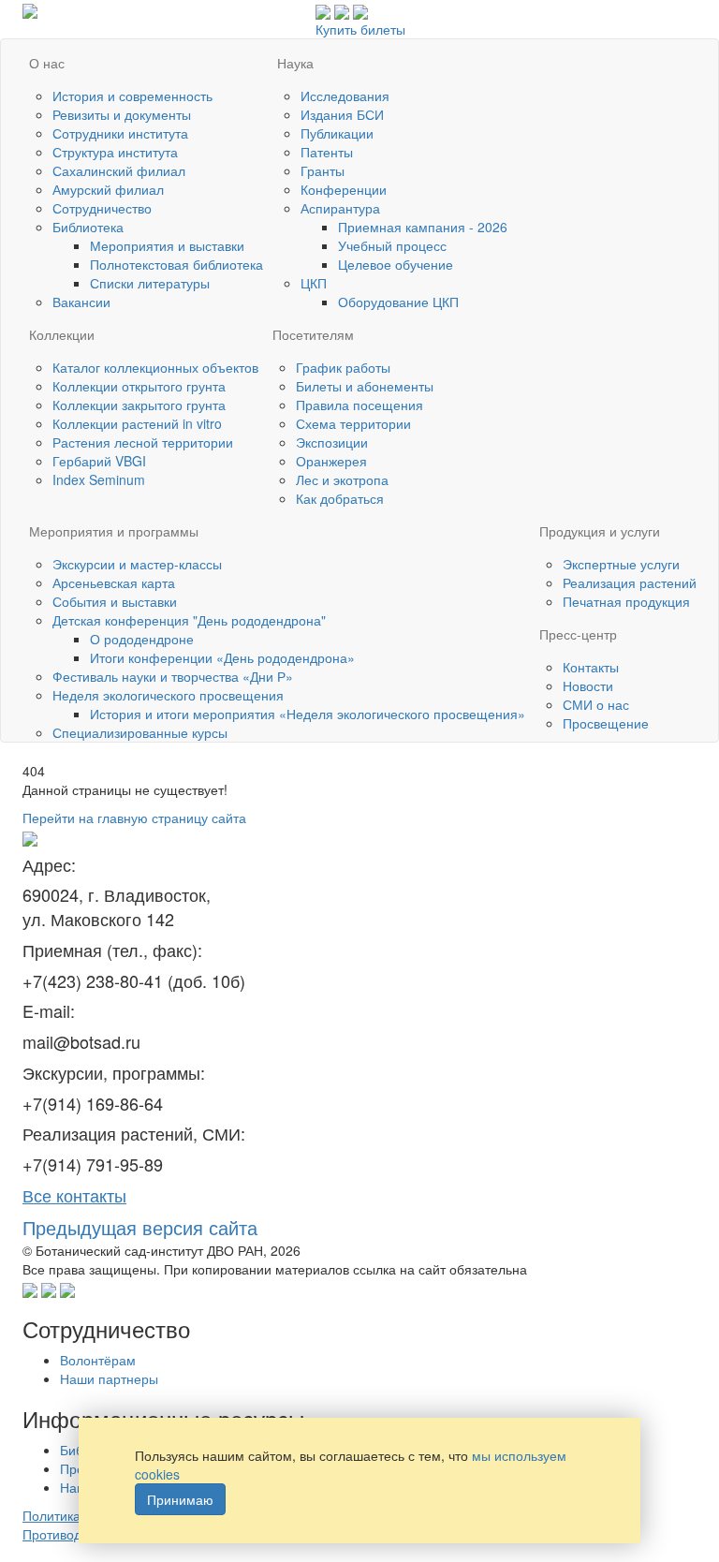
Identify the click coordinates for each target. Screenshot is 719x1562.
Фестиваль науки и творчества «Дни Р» (172, 676)
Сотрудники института (120, 133)
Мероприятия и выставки (167, 245)
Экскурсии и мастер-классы (137, 563)
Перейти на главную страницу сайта (134, 817)
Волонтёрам (98, 1359)
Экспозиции (332, 442)
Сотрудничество (102, 208)
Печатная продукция (626, 601)
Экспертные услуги (621, 563)
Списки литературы (150, 282)
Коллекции (62, 334)
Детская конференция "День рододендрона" (189, 620)
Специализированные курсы (139, 732)
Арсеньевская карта (113, 582)
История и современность (132, 95)
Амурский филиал (108, 189)
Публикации (337, 133)
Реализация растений (630, 582)
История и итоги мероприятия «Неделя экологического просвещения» (307, 713)
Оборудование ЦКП (398, 301)
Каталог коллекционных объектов (155, 367)
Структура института (115, 151)
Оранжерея (331, 460)
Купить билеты (360, 29)
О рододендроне (142, 638)
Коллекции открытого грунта (139, 385)
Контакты (591, 666)
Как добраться (340, 498)
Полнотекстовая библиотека (176, 264)
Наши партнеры (109, 1378)
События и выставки (114, 601)
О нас (47, 62)
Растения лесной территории (142, 442)
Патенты (327, 151)
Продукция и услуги (599, 531)
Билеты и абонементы (364, 385)
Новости (588, 685)
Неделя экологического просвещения (168, 694)
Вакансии (81, 301)
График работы (343, 367)
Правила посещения (359, 404)
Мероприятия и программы (113, 531)
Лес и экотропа (342, 479)
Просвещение (606, 723)
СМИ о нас (596, 704)
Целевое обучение (395, 264)
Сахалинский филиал (118, 170)
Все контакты (74, 1195)
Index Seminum (98, 479)
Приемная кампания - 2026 (422, 226)
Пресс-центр (578, 634)
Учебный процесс (392, 245)
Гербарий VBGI (99, 460)
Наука (295, 62)
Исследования (345, 95)
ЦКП (314, 282)
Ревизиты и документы (121, 114)
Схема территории (353, 423)
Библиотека (88, 226)
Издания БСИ (342, 114)
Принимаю (180, 1499)
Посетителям (313, 334)
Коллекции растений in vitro (137, 423)
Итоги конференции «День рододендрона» (222, 657)
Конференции (344, 189)
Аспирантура (340, 208)
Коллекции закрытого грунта (139, 404)
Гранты (323, 170)
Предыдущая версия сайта (139, 1227)
